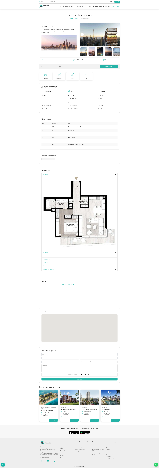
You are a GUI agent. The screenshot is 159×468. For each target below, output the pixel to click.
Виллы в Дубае (95, 447)
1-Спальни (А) (46, 252)
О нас (90, 6)
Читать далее (53, 420)
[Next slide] (117, 34)
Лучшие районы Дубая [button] (111, 441)
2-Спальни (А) (46, 259)
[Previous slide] (82, 34)
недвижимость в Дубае (68, 6)
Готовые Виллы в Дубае (79, 447)
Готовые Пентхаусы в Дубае (80, 451)
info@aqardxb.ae (44, 1)
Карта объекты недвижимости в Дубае (101, 6)
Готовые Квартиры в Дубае (80, 444)
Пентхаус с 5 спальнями (48, 269)
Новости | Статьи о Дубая (81, 6)
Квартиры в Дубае (95, 444)
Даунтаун (76, 18)
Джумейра (108, 449)
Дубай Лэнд (108, 456)
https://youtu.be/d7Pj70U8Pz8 (68, 284)
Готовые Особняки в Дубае (80, 454)
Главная (59, 6)
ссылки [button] (62, 441)
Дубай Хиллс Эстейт (110, 458)
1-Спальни (45, 174)
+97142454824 (52, 1)
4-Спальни (45, 262)
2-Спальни (45, 255)
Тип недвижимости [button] (96, 441)
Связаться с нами (115, 6)
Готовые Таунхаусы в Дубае (80, 449)
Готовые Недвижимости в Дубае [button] (82, 441)
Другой (107, 451)
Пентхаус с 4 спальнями (48, 266)
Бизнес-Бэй (108, 444)
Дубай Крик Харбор (110, 454)
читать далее (44, 52)
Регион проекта (63, 455)
